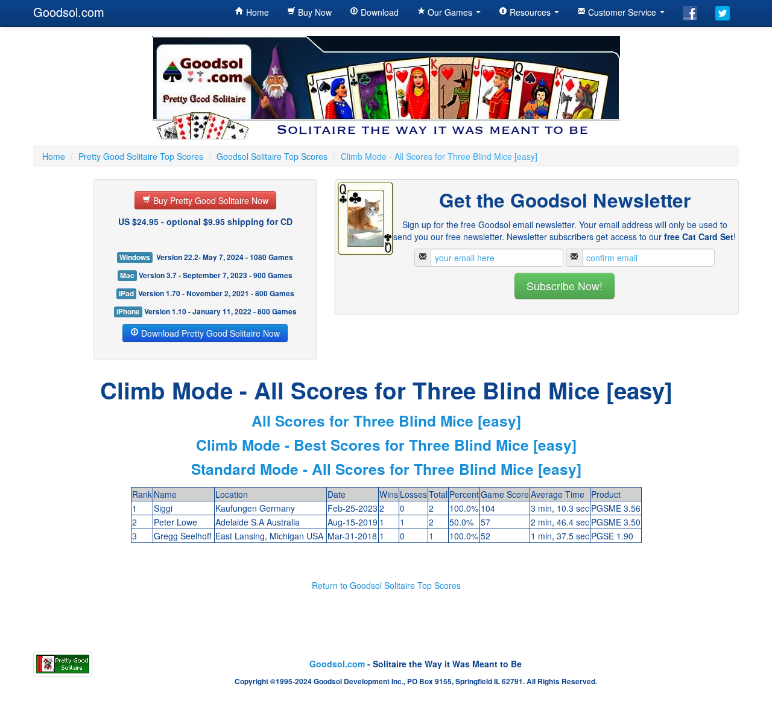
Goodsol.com (68, 12)
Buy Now (314, 12)
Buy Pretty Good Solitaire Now (209, 200)
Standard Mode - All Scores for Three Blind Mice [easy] (386, 469)
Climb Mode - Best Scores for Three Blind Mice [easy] (386, 445)
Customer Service (622, 12)
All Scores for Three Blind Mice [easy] (386, 420)
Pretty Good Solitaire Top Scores (140, 156)
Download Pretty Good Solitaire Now (209, 333)
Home (256, 12)
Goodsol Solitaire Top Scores (272, 156)
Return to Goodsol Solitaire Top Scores (386, 585)
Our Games (450, 12)
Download (378, 12)
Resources (530, 12)
